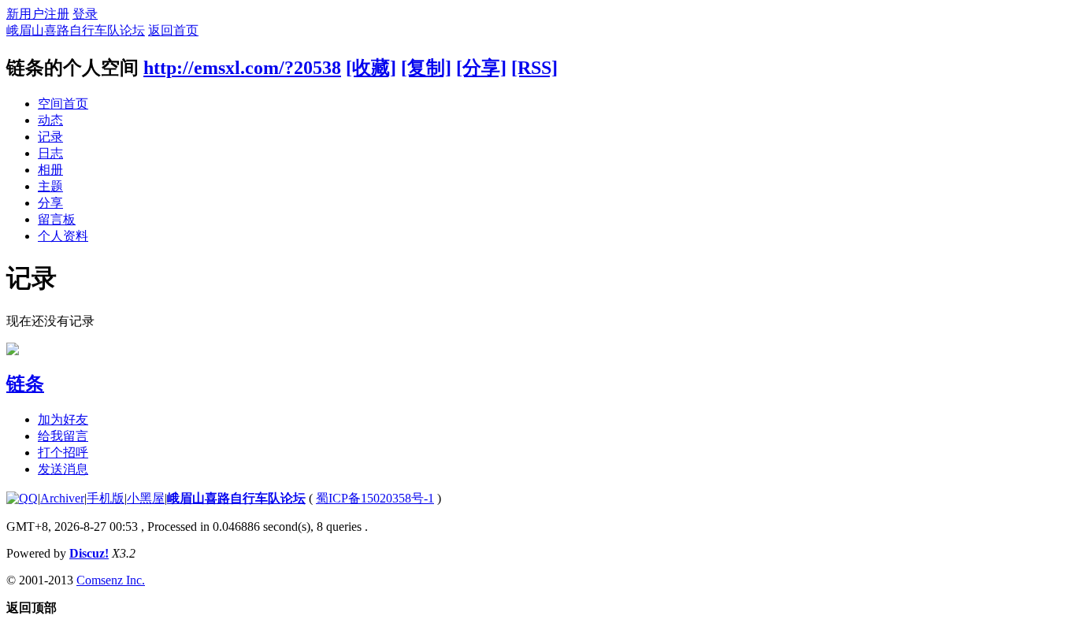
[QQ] (22, 498)
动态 (50, 120)
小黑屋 (146, 498)
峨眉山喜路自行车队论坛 (75, 30)
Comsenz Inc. (110, 580)
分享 (50, 203)
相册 (50, 169)
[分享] (481, 67)
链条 (25, 383)
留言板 (57, 219)
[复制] (426, 67)
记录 (50, 136)
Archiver (62, 498)
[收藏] (371, 67)
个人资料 (63, 236)
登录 (85, 13)
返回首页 (173, 30)
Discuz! (89, 553)
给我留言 (63, 436)
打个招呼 (63, 452)
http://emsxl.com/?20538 (242, 67)
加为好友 (63, 419)
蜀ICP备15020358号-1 (375, 498)
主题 (50, 186)
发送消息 (63, 469)
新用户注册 (37, 13)
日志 (50, 153)
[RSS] (534, 67)
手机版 (105, 498)
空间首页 (63, 103)
